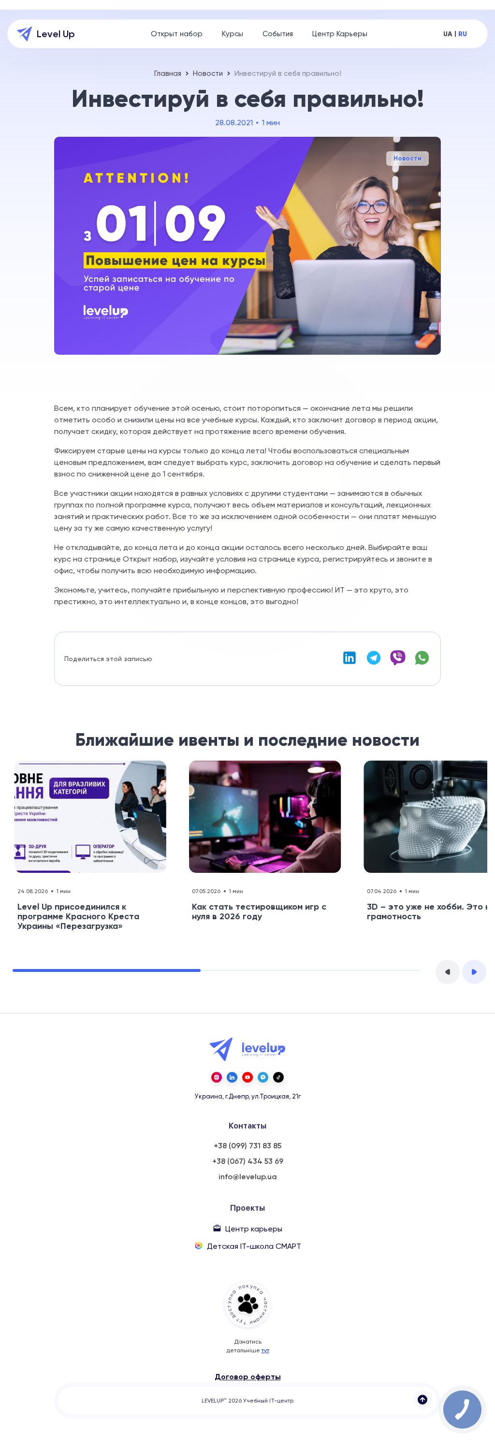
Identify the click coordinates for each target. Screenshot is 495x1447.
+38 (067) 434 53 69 (247, 1161)
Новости (208, 73)
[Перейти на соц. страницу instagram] (216, 1077)
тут (265, 1350)
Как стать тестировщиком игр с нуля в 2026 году (259, 911)
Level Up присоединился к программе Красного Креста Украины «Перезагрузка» (78, 916)
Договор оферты (248, 1376)
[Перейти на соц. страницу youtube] (247, 1077)
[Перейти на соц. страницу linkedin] (232, 1077)
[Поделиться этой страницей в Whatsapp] (422, 663)
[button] (448, 972)
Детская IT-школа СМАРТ (254, 1246)
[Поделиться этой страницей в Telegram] (373, 663)
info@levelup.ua (247, 1176)
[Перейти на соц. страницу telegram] (263, 1077)
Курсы (232, 33)
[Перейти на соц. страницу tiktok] (278, 1077)
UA (447, 34)
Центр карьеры (253, 1228)
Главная (167, 73)
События (277, 33)
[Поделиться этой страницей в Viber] (398, 663)
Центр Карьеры (339, 33)
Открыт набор (177, 33)
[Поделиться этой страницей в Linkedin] (349, 663)
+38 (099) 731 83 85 (247, 1146)
